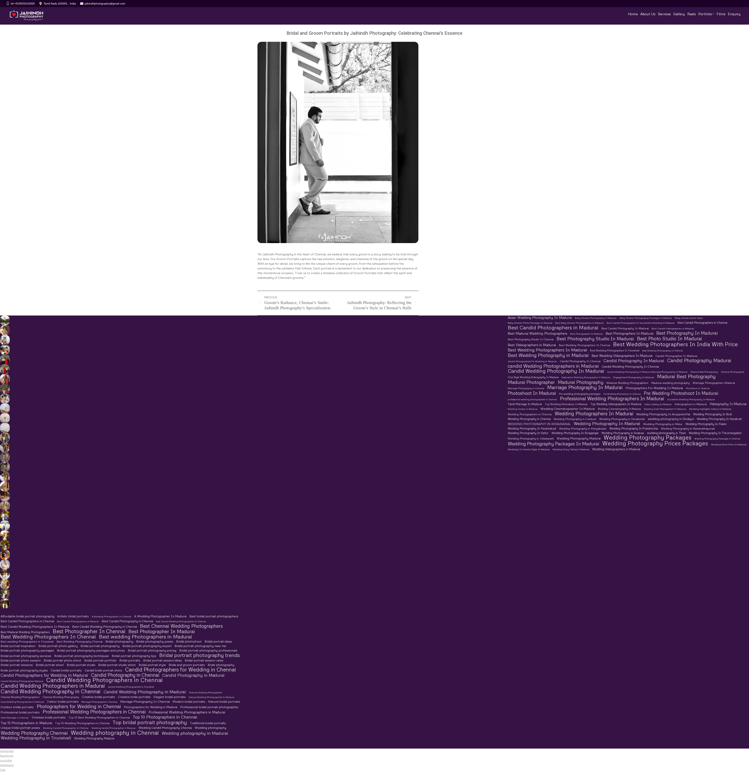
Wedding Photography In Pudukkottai (633, 428)
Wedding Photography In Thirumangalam (715, 433)
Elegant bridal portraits (170, 697)
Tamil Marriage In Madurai (525, 404)
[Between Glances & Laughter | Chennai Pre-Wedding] (5, 457)
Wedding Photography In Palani (705, 424)
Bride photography (221, 665)
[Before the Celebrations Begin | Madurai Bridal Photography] (5, 564)
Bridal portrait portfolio (100, 660)
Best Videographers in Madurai (532, 345)
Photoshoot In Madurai (532, 393)
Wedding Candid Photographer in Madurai (113, 728)
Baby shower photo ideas (689, 317)
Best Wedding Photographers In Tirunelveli (614, 350)
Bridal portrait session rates (204, 660)
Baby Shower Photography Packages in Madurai (645, 318)
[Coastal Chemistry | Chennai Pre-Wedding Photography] (5, 398)
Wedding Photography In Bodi (712, 414)
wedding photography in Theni (666, 433)
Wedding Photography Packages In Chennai (717, 438)
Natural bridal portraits (224, 701)
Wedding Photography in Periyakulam (582, 428)
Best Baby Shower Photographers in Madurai (579, 323)
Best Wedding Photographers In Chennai (584, 345)
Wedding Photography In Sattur (528, 433)
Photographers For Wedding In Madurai (654, 388)
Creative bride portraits (134, 697)
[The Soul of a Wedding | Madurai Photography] (5, 516)
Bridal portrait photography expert (147, 646)
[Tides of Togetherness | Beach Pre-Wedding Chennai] (5, 428)
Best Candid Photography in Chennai (127, 621)
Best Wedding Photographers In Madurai (547, 350)
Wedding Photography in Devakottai (622, 419)
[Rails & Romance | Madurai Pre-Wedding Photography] (5, 389)
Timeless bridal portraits (48, 717)
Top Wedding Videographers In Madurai (615, 404)
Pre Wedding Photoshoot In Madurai (681, 393)
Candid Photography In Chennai (580, 361)
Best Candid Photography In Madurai (625, 328)
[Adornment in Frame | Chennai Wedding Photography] (5, 545)
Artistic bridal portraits (73, 616)
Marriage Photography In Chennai (145, 701)
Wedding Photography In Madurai (607, 423)
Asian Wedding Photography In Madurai (540, 318)
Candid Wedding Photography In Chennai (630, 366)
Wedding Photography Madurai (579, 438)
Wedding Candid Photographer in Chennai (66, 728)
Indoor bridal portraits (62, 701)
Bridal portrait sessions (17, 665)
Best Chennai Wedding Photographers (181, 626)
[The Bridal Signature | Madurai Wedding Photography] (5, 574)
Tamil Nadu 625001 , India (59, 3)
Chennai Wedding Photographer (205, 692)
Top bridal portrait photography (150, 722)
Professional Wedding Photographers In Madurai (612, 398)
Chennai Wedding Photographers (20, 697)
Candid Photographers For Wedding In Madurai (532, 361)
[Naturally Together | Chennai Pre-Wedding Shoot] (5, 437)
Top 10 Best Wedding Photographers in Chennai (99, 717)
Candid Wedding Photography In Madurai (556, 371)
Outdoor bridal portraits (17, 707)
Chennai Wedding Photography (61, 697)
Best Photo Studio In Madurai (669, 338)
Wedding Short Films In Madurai (728, 444)
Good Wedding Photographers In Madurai (22, 702)
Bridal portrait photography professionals (208, 650)
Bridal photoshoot (189, 641)
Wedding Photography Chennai (34, 733)
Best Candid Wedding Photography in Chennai (104, 626)
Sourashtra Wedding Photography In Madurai (691, 399)
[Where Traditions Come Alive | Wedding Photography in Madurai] (5, 486)
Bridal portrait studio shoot (117, 665)
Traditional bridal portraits (208, 723)
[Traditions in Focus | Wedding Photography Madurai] (5, 496)
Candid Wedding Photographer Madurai (22, 681)
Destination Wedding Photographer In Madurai (586, 377)
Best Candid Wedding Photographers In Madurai (35, 626)
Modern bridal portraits (189, 701)
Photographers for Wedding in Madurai (150, 707)
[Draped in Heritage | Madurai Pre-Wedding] (5, 330)
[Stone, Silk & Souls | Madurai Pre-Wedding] (5, 350)
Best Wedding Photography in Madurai (548, 355)
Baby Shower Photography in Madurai (596, 317)
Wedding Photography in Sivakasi (622, 433)
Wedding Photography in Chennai (529, 419)
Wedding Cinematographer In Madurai (567, 409)
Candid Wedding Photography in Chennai (51, 691)
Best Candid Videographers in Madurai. (673, 328)
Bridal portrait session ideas (162, 660)
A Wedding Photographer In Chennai (111, 616)
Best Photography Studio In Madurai (595, 338)
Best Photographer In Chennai (89, 631)
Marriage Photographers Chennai (99, 701)
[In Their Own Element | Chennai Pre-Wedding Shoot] (5, 584)
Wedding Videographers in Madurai (616, 449)
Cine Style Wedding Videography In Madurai (533, 377)
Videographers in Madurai (690, 404)
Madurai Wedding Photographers (627, 382)
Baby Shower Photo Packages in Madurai (530, 323)
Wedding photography (210, 728)
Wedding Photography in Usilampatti (531, 438)
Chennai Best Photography (704, 372)
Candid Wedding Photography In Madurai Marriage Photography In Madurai (647, 372)
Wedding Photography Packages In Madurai (553, 443)
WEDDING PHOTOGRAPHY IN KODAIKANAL (539, 424)
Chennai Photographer (732, 372)
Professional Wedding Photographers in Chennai (94, 712)
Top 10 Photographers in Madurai (26, 723)
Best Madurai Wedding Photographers (537, 333)
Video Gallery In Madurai (658, 404)
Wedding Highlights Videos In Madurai (710, 408)
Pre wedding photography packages (580, 393)
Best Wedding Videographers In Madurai (622, 356)
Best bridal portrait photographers (213, 616)
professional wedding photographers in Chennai (532, 399)
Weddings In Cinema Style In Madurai (529, 449)
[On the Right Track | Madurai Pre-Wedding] (5, 379)
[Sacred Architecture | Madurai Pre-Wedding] (5, 320)
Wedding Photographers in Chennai (530, 414)
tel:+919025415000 (23, 3)
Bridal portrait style (152, 665)
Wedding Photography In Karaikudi (719, 419)
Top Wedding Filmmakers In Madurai (566, 404)
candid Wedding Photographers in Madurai (553, 366)
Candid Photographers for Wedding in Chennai (180, 669)
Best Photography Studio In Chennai (531, 339)
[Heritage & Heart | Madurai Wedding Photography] (5, 506)
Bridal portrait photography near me (200, 646)
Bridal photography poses (154, 641)
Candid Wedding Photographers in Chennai (104, 680)
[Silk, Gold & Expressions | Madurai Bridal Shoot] (5, 555)
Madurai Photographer (531, 382)
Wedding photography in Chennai (115, 732)
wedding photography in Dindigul (671, 419)
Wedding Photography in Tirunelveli (36, 738)
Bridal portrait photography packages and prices (91, 650)
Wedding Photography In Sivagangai (574, 433)
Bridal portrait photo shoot (62, 660)
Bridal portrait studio (81, 665)
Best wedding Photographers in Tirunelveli (27, 641)
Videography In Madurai (728, 404)
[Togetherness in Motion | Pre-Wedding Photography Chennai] (5, 594)
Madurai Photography (580, 382)
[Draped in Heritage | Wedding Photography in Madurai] (5, 535)
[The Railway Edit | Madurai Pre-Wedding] (5, 369)
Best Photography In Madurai (687, 333)
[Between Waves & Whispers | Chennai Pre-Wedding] (5, 418)
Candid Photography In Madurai (633, 361)
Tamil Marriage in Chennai (14, 717)
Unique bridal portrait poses (20, 728)
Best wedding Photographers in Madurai (145, 637)
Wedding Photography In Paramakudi (532, 428)
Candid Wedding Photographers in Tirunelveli (131, 687)
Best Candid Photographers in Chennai (702, 322)
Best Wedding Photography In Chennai (662, 350)
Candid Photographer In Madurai (676, 355)
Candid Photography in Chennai (125, 675)
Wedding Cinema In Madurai (523, 409)
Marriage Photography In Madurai (585, 387)
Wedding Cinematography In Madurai (619, 408)
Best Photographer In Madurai (586, 334)
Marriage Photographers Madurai (714, 382)
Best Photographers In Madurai (629, 333)
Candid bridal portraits (66, 670)
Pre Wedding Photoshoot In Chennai (622, 394)
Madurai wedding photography (670, 382)
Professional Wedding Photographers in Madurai (187, 712)
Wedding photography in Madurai (195, 733)
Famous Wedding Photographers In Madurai (211, 697)
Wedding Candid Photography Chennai (165, 727)
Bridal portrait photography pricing (152, 650)
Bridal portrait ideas (218, 641)
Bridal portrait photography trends (199, 655)
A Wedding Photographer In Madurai (160, 616)
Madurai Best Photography (686, 376)
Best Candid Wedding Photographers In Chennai (181, 621)
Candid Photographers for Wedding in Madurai (44, 675)
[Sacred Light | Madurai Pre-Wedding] (5, 340)
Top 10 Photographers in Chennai (165, 717)
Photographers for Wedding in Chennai (79, 706)
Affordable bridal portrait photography (27, 616)
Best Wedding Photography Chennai (80, 641)
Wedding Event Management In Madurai (665, 409)
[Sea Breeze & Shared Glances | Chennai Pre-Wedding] (5, 408)
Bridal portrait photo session (21, 660)
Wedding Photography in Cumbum (575, 419)
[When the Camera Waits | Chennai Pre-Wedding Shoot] (5, 447)
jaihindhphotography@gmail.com (105, 3)
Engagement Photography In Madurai (633, 377)
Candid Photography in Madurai (193, 675)
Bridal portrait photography (100, 646)
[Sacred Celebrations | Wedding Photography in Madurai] (5, 525)
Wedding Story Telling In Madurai (571, 449)
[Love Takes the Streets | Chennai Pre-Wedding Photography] (5, 467)
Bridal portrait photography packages (27, 650)
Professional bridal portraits (20, 712)
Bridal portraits (129, 660)
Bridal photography (119, 641)
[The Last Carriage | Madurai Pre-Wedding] (5, 359)
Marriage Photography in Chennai (526, 388)
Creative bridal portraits (98, 697)
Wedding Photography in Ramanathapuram (688, 428)
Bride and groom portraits (187, 665)
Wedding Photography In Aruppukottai (663, 414)
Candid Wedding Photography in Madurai (145, 692)
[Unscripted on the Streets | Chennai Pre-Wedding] (5, 476)
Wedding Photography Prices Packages (655, 443)
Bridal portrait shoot (50, 665)
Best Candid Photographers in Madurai (553, 327)
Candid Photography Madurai (699, 360)
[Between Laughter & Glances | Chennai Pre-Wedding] (5, 603)
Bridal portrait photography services (26, 656)
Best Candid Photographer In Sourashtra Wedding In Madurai (640, 322)
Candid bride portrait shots (103, 670)
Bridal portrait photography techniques (81, 656)
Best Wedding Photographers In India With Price (675, 344)
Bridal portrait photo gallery (58, 646)
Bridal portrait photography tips (134, 656)
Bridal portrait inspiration (18, 646)
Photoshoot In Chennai (698, 388)
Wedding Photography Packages (647, 437)
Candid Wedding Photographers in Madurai (53, 686)
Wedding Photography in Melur (662, 424)
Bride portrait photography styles (24, 670)
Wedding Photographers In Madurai (594, 413)
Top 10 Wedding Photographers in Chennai (82, 723)
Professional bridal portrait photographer (209, 707)
